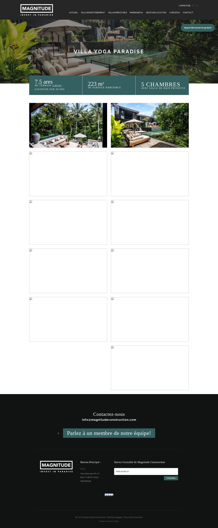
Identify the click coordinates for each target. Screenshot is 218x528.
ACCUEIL (73, 12)
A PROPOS (174, 12)
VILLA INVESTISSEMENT (93, 12)
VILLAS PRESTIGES (117, 12)
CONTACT (188, 12)
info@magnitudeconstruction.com (109, 419)
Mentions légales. (115, 517)
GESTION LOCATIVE (156, 12)
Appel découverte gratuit (198, 27)
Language (187, 5)
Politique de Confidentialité (109, 521)
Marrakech (136, 12)
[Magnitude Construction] (36, 11)
